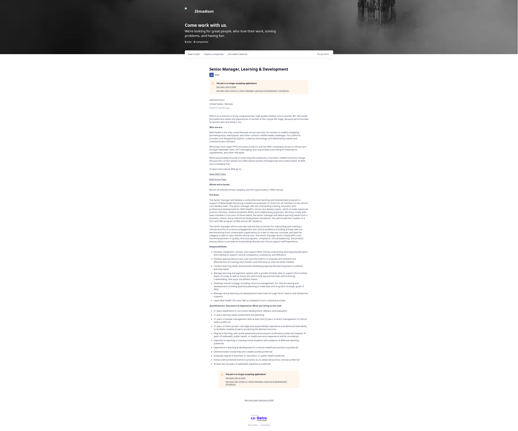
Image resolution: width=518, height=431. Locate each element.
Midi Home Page (217, 179)
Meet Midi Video (217, 174)
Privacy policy (253, 425)
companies (214, 54)
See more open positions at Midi (259, 400)
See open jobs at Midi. (226, 87)
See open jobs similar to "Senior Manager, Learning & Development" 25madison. (252, 90)
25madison (204, 11)
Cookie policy (265, 425)
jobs (194, 54)
